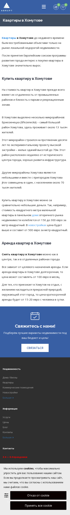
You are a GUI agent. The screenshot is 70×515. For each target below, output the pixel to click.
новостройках (37, 225)
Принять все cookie (38, 506)
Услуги (6, 417)
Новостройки (10, 392)
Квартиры (9, 38)
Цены (6, 422)
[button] (35, 348)
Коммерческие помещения (18, 387)
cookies (29, 468)
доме (35, 215)
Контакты (8, 432)
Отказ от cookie (38, 495)
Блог (5, 427)
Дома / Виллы (10, 377)
